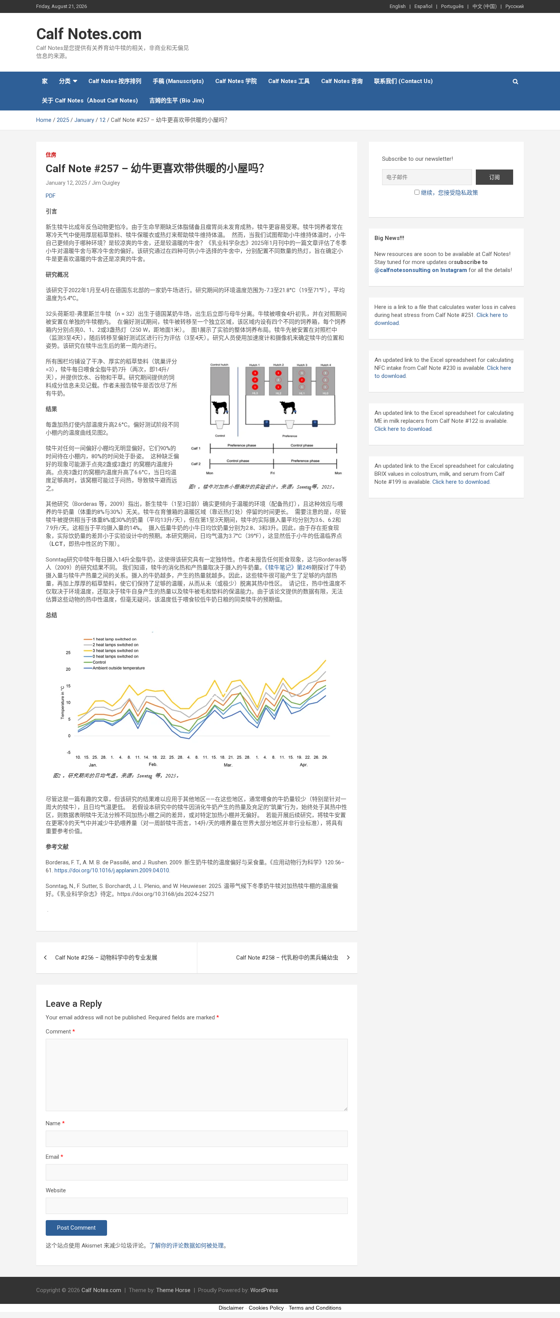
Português (452, 6)
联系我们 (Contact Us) (403, 81)
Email (54, 1156)
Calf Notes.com (89, 34)
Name (55, 1123)
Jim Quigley (106, 183)
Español (423, 6)
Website (56, 1190)
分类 (64, 81)
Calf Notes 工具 (289, 81)
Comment (60, 1031)
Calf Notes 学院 (236, 81)
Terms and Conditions (315, 1308)
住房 (51, 155)
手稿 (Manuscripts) (178, 81)
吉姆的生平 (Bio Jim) (176, 100)
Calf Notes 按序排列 (114, 81)
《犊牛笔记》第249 (288, 567)
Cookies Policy (266, 1308)
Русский (515, 6)
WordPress (264, 1290)
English (398, 6)
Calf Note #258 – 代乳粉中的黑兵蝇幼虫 (287, 957)
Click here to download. (403, 428)
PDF (51, 195)
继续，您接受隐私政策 (449, 192)
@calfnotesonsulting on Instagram (420, 270)
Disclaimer (231, 1308)
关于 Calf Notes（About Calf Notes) (90, 100)
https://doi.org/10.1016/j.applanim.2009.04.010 (111, 870)
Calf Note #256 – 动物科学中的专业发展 (106, 957)
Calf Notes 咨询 (342, 81)
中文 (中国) (484, 6)
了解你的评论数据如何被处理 (186, 1245)
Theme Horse (173, 1290)
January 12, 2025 (66, 183)
